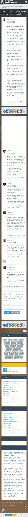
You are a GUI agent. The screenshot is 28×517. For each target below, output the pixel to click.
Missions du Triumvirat (9, 419)
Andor (5, 339)
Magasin (13, 347)
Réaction (9, 102)
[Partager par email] (23, 111)
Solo (16, 353)
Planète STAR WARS (12, 2)
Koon (5, 458)
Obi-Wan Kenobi (17, 349)
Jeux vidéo (20, 346)
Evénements (14, 344)
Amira (8, 492)
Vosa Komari (7, 466)
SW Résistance (17, 355)
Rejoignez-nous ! (9, 504)
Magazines (19, 347)
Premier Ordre (7, 453)
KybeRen (9, 151)
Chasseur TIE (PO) (8, 452)
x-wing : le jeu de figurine (9, 397)
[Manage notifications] (25, 506)
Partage (8, 515)
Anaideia (15, 287)
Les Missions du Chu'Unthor (10, 421)
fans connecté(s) (12, 370)
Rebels (20, 350)
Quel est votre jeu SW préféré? (11, 400)
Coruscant (14, 463)
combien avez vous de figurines (11, 391)
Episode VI (13, 342)
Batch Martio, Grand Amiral (10, 490)
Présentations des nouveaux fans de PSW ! (13, 381)
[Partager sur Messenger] (7, 111)
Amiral (5, 493)
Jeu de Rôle (13, 346)
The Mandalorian (18, 357)
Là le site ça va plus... (9, 389)
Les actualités (9, 286)
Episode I (15, 339)
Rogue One (7, 352)
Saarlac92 (10, 19)
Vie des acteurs (18, 358)
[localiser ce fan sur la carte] (14, 22)
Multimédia (9, 349)
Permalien (14, 102)
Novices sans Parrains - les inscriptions (12, 430)
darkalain (10, 240)
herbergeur (6, 393)
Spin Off (21, 353)
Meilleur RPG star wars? (9, 402)
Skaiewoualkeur (6, 287)
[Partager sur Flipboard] (18, 111)
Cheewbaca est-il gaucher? (10, 395)
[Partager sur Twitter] (10, 111)
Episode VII (20, 342)
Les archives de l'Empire (9, 432)
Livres (7, 347)
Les (14, 452)
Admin (20, 101)
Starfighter (9, 355)
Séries (6, 353)
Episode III (7, 341)
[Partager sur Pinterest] (12, 111)
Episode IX (20, 341)
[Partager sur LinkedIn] (21, 111)
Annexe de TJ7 (7, 423)
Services (11, 353)
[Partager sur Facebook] (4, 111)
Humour (7, 346)
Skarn (19, 286)
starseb (22, 286)
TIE (20, 452)
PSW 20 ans (14, 350)
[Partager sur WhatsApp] (15, 111)
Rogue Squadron (15, 352)
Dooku (18, 471)
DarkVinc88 (10, 267)
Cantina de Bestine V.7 (9, 425)
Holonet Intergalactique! (9, 417)
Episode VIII (7, 344)
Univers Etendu (9, 358)
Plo (21, 457)
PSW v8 (3, 502)
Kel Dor (18, 457)
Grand (5, 492)
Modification (21, 177)
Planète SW (8, 350)
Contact (3, 504)
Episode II (21, 339)
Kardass (9, 183)
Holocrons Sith (7, 427)
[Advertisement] (14, 132)
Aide (14, 515)
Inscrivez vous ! (15, 312)
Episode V (7, 342)
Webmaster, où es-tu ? (9, 387)
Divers (9, 339)
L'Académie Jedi (7, 415)
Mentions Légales (9, 502)
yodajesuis (10, 212)
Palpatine (19, 495)
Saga (22, 352)
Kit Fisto (6, 478)
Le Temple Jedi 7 (8, 413)
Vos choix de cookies (18, 502)
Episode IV (13, 341)
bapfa (12, 287)
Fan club (21, 344)
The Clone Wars (9, 357)
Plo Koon (6, 457)
